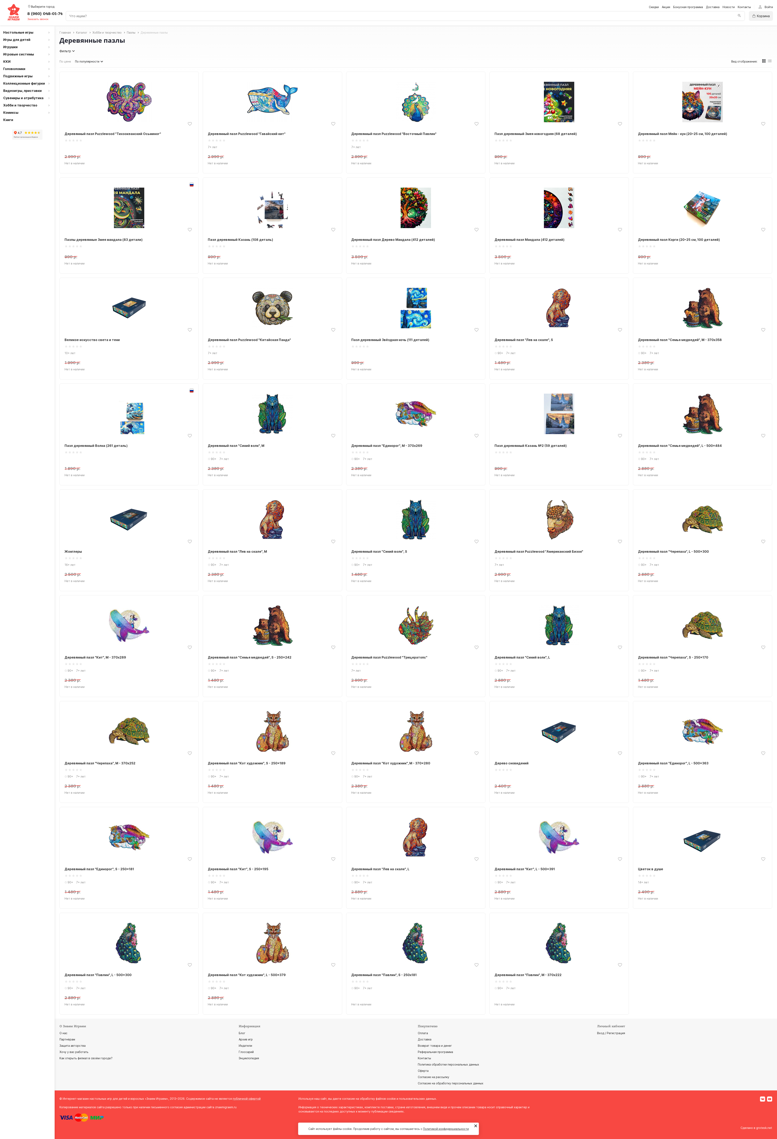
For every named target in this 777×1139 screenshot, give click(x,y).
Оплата (423, 1033)
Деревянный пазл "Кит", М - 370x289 (95, 657)
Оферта (423, 1070)
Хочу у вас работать (73, 1052)
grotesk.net (764, 1127)
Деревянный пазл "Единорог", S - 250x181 (99, 869)
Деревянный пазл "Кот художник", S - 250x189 (247, 763)
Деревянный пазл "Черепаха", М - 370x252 (100, 763)
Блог (242, 1033)
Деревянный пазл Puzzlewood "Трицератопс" (389, 657)
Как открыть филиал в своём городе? (86, 1058)
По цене (65, 61)
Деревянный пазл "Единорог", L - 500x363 (673, 763)
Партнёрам (67, 1039)
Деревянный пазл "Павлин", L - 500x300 (98, 975)
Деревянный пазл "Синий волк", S (379, 551)
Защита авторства (72, 1045)
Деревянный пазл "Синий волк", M (236, 446)
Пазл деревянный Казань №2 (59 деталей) (531, 446)
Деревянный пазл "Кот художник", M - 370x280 (390, 763)
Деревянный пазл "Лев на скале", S (524, 340)
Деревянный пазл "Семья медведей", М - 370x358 (680, 340)
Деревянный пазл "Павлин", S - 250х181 (384, 975)
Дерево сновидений (512, 763)
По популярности (87, 61)
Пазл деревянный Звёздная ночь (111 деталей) (390, 340)
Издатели (245, 1045)
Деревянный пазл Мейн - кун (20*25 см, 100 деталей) (682, 134)
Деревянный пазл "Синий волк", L (522, 657)
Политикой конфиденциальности (446, 1128)
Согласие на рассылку (433, 1077)
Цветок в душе (650, 869)
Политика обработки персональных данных (448, 1064)
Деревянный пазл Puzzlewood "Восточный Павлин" (393, 134)
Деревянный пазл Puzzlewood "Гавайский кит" (247, 134)
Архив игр (246, 1039)
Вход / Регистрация (611, 1033)
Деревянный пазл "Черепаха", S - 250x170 (673, 657)
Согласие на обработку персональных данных (450, 1083)
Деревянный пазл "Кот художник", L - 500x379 (247, 975)
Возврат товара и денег (435, 1045)
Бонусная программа (688, 7)
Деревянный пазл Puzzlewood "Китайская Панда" (249, 340)
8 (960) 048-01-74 (45, 13)
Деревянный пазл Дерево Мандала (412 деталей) (393, 240)
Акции (666, 7)
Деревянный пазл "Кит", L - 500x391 (525, 869)
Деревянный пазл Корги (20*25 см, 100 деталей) (679, 240)
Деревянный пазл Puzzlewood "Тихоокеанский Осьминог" (113, 134)
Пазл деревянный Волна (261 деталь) (96, 446)
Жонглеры (73, 551)
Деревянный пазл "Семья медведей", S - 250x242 (249, 657)
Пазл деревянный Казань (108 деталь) (240, 240)
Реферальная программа (435, 1052)
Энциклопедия (249, 1058)
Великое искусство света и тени (92, 340)
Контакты (744, 7)
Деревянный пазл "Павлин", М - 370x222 (528, 975)
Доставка (713, 7)
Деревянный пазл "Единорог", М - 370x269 (386, 446)
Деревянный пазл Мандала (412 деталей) (530, 240)
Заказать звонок (37, 19)
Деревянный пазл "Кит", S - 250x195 (238, 869)
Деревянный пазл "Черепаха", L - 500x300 (673, 551)
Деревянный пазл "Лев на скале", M (237, 551)
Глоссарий (246, 1052)
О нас (63, 1033)
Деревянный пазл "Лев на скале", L (380, 869)
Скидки (654, 7)
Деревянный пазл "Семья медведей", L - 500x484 (680, 446)
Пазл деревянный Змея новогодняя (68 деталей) (536, 134)
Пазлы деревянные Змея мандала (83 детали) (104, 240)
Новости (729, 7)
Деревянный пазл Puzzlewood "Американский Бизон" (539, 551)
